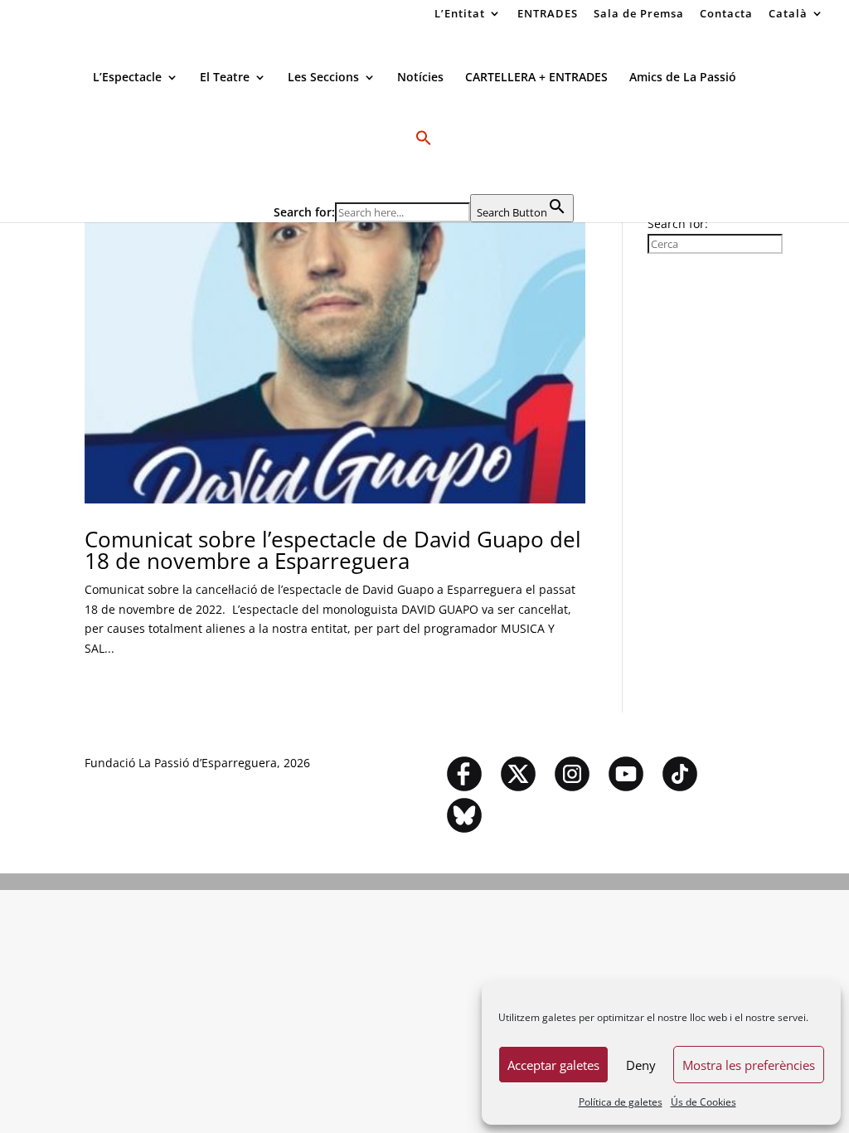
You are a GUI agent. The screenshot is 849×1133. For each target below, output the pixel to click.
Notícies (420, 78)
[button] (424, 161)
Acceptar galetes (553, 1065)
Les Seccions (323, 78)
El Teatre (225, 78)
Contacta (726, 14)
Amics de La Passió (682, 78)
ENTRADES (547, 14)
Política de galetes (620, 1102)
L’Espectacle (127, 78)
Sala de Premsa (639, 14)
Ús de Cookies (703, 1102)
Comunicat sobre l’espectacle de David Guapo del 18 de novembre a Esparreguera (333, 550)
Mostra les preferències (748, 1065)
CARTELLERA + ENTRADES (536, 78)
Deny (641, 1065)
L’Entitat (459, 14)
